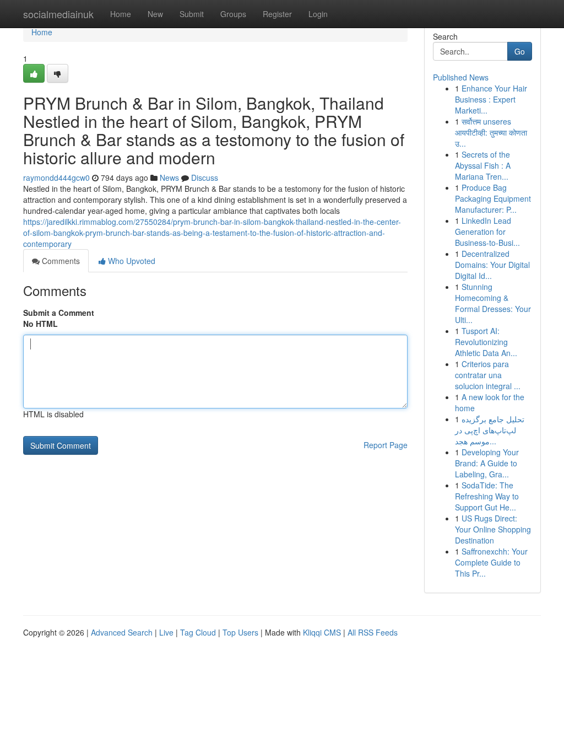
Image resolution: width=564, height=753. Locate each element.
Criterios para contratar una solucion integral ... (487, 374)
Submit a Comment (58, 312)
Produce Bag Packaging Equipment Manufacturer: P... (493, 198)
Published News (461, 77)
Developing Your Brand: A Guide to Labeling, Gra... (487, 463)
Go (519, 51)
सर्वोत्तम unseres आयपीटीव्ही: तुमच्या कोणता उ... (491, 132)
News (169, 177)
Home (120, 13)
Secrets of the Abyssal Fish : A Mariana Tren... (483, 165)
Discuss (204, 177)
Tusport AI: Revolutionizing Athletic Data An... (486, 341)
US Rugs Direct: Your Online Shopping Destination (493, 529)
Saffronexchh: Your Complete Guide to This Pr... (491, 562)
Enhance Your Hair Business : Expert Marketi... (491, 99)
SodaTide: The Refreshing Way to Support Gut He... (487, 496)
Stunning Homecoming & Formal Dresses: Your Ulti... (493, 303)
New (155, 13)
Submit (192, 13)
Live (166, 632)
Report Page (386, 444)
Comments (60, 260)
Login (318, 13)
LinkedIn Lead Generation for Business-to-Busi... (487, 231)
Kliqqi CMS (322, 632)
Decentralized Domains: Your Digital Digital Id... (492, 264)
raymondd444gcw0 (56, 177)
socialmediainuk (58, 14)
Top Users (240, 632)
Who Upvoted (130, 260)
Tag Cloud (198, 632)
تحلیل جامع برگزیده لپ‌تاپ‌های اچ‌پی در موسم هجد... (489, 430)
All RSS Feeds (373, 632)
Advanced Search (122, 632)
